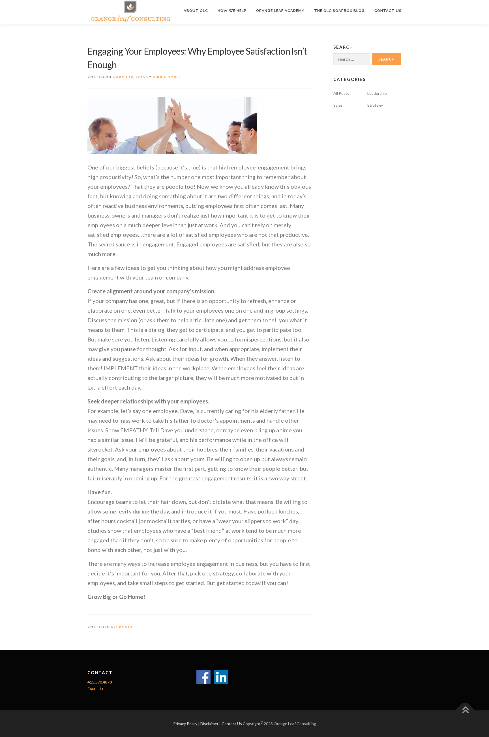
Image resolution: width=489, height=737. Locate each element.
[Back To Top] (465, 711)
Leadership (377, 93)
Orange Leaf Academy (280, 10)
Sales (338, 105)
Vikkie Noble (167, 77)
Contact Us (388, 10)
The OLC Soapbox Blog (339, 10)
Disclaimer (209, 723)
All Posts (122, 627)
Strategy (375, 105)
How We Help (232, 10)
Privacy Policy (185, 723)
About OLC (196, 10)
